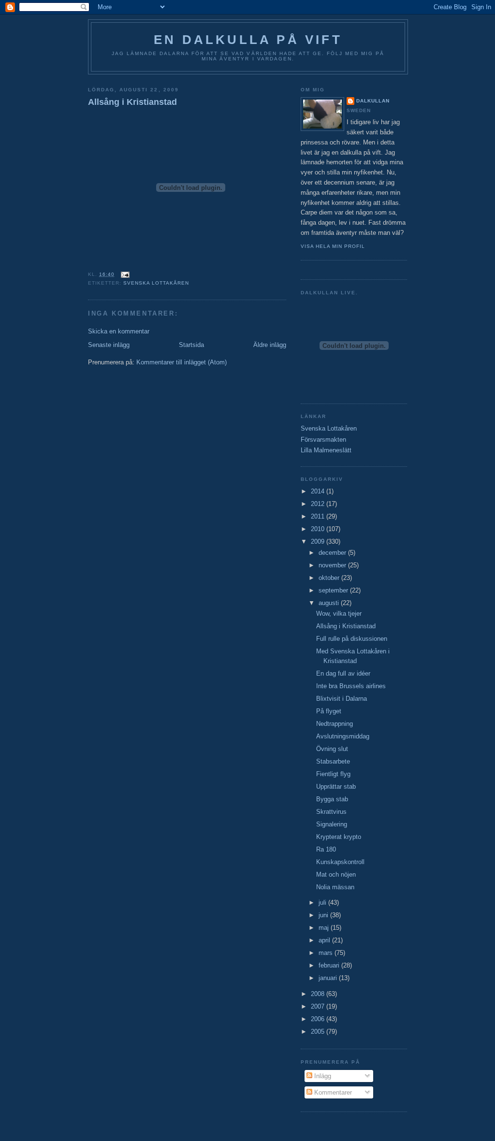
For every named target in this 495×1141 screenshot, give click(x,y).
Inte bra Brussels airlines (351, 686)
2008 (318, 993)
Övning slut (332, 748)
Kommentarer (332, 1092)
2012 (318, 503)
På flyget (328, 711)
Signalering (331, 824)
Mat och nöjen (336, 874)
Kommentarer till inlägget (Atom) (181, 362)
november (333, 565)
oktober (330, 577)
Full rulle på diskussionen (351, 638)
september (334, 590)
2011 (318, 516)
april (325, 940)
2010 (318, 529)
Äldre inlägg (269, 344)
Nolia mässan (335, 887)
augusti (330, 603)
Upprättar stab (336, 786)
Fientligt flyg (333, 774)
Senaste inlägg (109, 344)
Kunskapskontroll (340, 862)
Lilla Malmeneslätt (326, 450)
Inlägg (321, 1076)
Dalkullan (373, 100)
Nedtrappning (334, 723)
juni (324, 915)
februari (330, 965)
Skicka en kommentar (118, 331)
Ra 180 (326, 849)
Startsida (191, 344)
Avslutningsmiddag (342, 736)
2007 (318, 1006)
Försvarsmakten (323, 439)
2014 (318, 491)
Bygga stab (332, 799)
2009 (318, 541)
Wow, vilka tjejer (339, 613)
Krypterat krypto (338, 836)
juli (323, 902)
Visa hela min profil (333, 246)
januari (329, 978)
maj (325, 927)
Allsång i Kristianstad (132, 102)
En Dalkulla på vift (248, 39)
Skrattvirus (331, 811)
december (333, 552)
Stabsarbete (333, 761)
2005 (318, 1031)
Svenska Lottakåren (156, 283)
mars (327, 952)
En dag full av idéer (343, 673)
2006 (318, 1019)
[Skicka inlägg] (123, 274)
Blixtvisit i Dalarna (341, 698)
